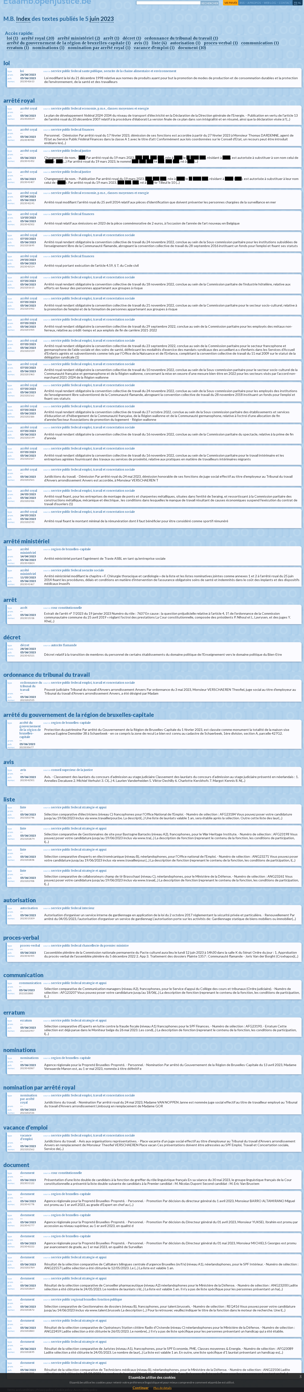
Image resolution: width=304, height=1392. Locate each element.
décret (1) (132, 38)
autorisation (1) (185, 43)
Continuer (141, 1388)
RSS (242, 2)
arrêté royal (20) (37, 38)
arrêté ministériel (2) (78, 38)
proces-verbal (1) (221, 43)
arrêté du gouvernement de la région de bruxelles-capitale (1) (69, 43)
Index (23, 18)
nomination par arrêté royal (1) (99, 47)
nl (299, 2)
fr (295, 2)
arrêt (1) (111, 38)
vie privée (230, 2)
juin (94, 18)
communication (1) (260, 43)
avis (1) (141, 43)
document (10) (192, 47)
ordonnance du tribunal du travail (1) (181, 38)
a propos (254, 2)
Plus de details (162, 1388)
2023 (107, 18)
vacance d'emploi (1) (154, 47)
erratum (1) (18, 47)
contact (285, 2)
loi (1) (12, 38)
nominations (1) (48, 47)
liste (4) (159, 43)
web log (270, 2)
